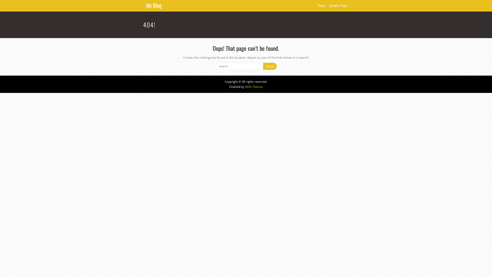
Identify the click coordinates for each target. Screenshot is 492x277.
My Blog (154, 5)
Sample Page (338, 5)
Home (321, 5)
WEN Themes (254, 87)
